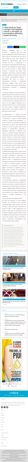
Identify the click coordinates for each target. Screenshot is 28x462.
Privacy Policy (3, 446)
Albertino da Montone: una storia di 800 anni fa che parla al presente (14, 302)
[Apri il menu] (14, 11)
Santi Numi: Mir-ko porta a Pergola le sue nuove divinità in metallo (13, 268)
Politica (2, 413)
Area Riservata (3, 439)
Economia (3, 417)
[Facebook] (7, 407)
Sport (2, 424)
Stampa (5, 42)
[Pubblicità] (14, 363)
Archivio (2, 435)
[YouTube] (2, 407)
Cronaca (2, 422)
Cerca (16, 7)
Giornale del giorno (4, 437)
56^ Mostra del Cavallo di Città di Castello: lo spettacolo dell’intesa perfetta (12, 285)
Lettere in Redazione (4, 433)
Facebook (10, 47)
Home (2, 17)
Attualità (2, 415)
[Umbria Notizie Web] (14, 3)
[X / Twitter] (5, 407)
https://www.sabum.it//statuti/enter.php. (12, 198)
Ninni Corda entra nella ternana (11, 329)
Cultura (2, 420)
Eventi (5, 17)
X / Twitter (16, 47)
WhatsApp (23, 47)
